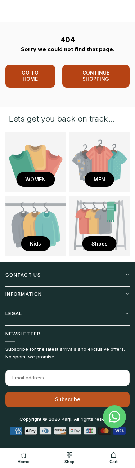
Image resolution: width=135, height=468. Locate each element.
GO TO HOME (30, 76)
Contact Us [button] (23, 275)
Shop (69, 461)
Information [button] (23, 294)
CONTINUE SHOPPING (95, 76)
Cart (113, 461)
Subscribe (67, 399)
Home (24, 461)
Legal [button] (13, 313)
